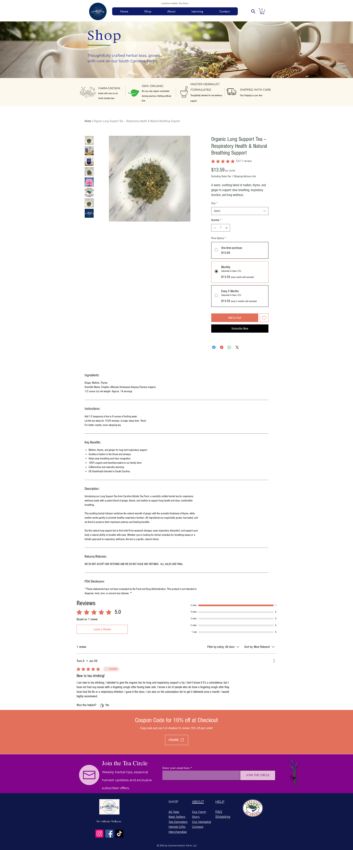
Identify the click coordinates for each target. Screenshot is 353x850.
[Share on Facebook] (213, 347)
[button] (262, 11)
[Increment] (226, 227)
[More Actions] (273, 660)
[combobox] (239, 211)
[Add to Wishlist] (264, 317)
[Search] (253, 11)
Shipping (222, 817)
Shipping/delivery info (245, 176)
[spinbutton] (220, 227)
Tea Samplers (178, 822)
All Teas (174, 812)
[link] (231, 161)
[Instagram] (99, 834)
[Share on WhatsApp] (229, 347)
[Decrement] (214, 227)
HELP (219, 802)
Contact (197, 827)
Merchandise (178, 832)
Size (214, 203)
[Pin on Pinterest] (221, 347)
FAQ (218, 812)
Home (88, 121)
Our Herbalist (201, 822)
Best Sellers (177, 817)
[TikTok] (119, 834)
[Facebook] (109, 834)
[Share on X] (237, 347)
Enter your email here (176, 767)
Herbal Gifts (177, 827)
